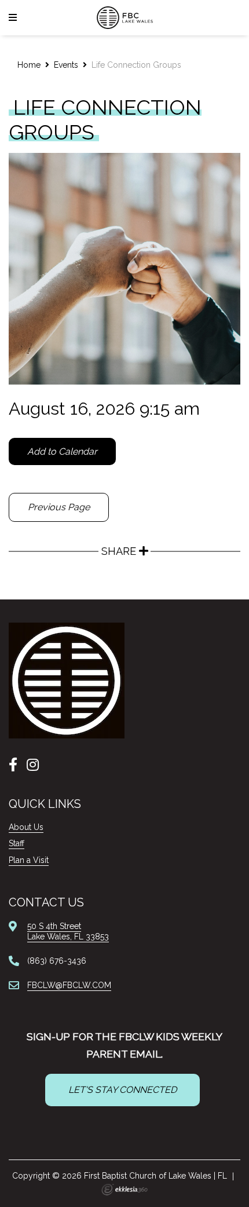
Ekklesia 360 (124, 1189)
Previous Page (59, 507)
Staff (16, 843)
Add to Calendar (62, 451)
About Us (26, 827)
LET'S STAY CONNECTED (122, 1089)
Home (29, 65)
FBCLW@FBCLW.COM (69, 985)
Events (66, 65)
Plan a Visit (29, 860)
